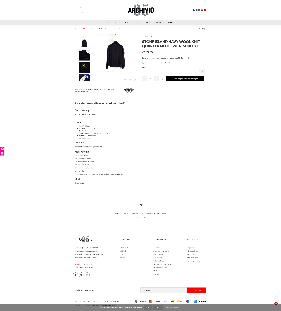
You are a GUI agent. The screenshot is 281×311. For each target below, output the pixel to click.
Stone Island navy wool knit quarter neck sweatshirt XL (101, 29)
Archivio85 (126, 214)
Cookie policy (157, 258)
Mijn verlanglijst (192, 258)
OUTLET (148, 23)
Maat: (144, 67)
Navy (142, 214)
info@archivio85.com (86, 267)
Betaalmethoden (159, 261)
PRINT (137, 23)
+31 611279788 (86, 264)
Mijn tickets (191, 254)
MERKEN (171, 23)
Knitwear (135, 214)
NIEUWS (159, 23)
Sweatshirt (137, 218)
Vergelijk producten (193, 261)
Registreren (191, 248)
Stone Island (161, 214)
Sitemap (156, 274)
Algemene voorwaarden (161, 251)
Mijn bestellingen (193, 251)
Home (77, 29)
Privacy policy (158, 254)
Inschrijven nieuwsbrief (85, 290)
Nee (158, 307)
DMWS (112, 301)
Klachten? (156, 271)
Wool (145, 218)
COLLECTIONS (112, 23)
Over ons (156, 248)
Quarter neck (150, 214)
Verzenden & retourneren (162, 264)
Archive (117, 214)
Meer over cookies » (172, 307)
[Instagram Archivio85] (87, 274)
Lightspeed (99, 301)
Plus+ (118, 301)
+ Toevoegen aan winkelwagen (185, 79)
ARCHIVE (127, 23)
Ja (148, 307)
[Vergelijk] (81, 7)
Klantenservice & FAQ (160, 267)
